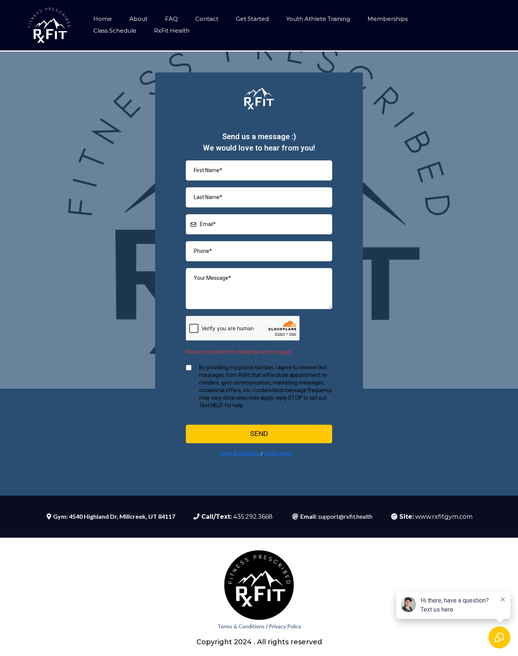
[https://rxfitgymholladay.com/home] (49, 25)
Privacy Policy (285, 626)
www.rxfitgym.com (443, 516)
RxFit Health (172, 30)
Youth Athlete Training (318, 18)
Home (102, 18)
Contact (206, 18)
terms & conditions (240, 453)
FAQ (171, 18)
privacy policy (278, 453)
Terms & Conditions (241, 626)
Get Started (252, 18)
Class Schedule (115, 30)
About (138, 18)
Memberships (387, 18)
